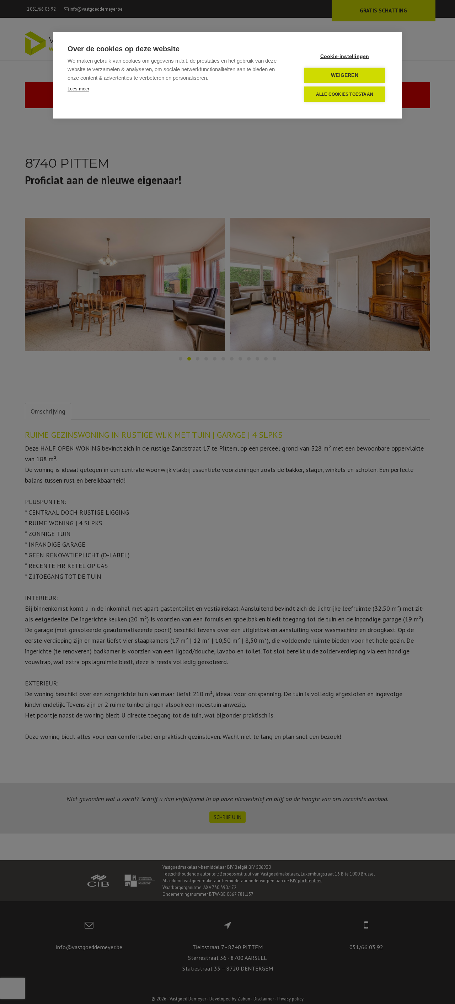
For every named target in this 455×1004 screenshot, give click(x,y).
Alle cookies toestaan (344, 94)
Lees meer (78, 88)
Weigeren (344, 75)
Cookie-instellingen (344, 56)
